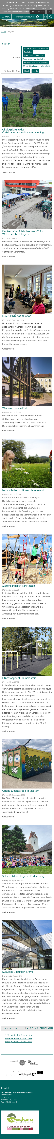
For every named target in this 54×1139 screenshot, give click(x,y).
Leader (35, 71)
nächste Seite (46, 1028)
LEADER (3, 32)
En (45, 17)
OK (49, 11)
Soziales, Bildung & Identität (36, 62)
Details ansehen (37, 11)
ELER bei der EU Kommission (18, 1035)
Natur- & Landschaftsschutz (36, 48)
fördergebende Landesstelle (18, 1042)
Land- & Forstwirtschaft (34, 55)
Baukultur (28, 52)
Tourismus (27, 59)
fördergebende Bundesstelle (18, 1038)
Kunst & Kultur (39, 59)
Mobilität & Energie (31, 66)
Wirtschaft (45, 66)
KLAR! (26, 71)
